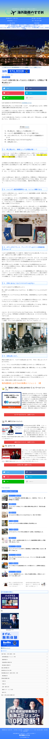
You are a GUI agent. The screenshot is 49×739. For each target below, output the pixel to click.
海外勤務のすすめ (27, 103)
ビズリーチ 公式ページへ (24, 464)
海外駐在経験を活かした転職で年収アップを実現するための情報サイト (24, 733)
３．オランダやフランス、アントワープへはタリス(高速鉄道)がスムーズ (25, 136)
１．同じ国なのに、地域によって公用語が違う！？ (20, 131)
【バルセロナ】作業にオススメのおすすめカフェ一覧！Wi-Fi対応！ (25, 515)
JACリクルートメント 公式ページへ (24, 442)
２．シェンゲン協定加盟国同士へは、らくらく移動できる (22, 133)
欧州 (3, 487)
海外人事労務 (12, 23)
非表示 (27, 127)
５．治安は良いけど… (12, 142)
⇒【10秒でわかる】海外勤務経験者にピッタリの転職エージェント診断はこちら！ (22, 67)
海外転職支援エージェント (12, 20)
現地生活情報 (36, 23)
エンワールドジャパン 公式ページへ (24, 414)
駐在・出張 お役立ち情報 (36, 20)
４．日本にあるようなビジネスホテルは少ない (19, 139)
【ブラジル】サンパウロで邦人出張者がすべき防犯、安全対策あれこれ (26, 531)
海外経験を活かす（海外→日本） (12, 18)
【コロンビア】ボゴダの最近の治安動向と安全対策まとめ (23, 523)
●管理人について (5, 648)
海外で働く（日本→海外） (37, 18)
